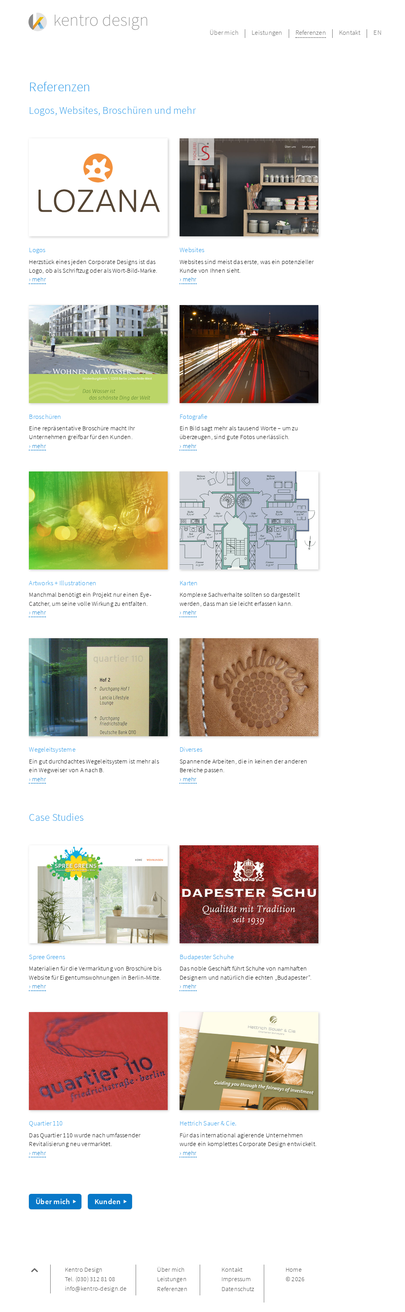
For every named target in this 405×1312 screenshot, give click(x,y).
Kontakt (350, 33)
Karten (188, 583)
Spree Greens (47, 957)
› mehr (37, 279)
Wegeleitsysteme (52, 750)
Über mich (224, 33)
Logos (37, 250)
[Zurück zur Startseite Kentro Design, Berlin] (87, 22)
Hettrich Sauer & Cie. (208, 1123)
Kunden (108, 1201)
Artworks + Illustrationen (62, 583)
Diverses (191, 750)
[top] (34, 1272)
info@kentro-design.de (96, 1288)
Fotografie (193, 417)
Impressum (236, 1279)
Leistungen (267, 33)
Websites (192, 250)
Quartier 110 (45, 1123)
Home (294, 1269)
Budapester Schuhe (207, 957)
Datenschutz (237, 1289)
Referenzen (310, 33)
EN (377, 33)
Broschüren (45, 417)
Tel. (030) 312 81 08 (90, 1279)
